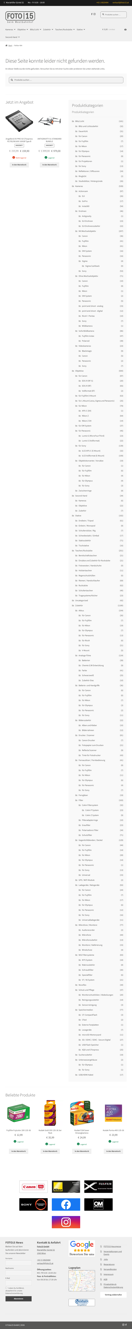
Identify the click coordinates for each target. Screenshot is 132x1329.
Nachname (9, 1268)
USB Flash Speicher (90, 1044)
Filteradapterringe (90, 820)
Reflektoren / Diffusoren (89, 171)
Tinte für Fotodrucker (91, 755)
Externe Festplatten (90, 1024)
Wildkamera (87, 326)
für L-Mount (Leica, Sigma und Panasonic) (96, 400)
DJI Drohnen (87, 221)
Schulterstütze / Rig (87, 530)
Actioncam (83, 191)
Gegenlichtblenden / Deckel (90, 840)
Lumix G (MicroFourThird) (93, 435)
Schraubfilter (87, 970)
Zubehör (47, 29)
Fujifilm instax (88, 336)
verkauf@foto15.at (121, 2)
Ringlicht (82, 176)
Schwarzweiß (88, 675)
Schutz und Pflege (86, 990)
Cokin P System (92, 810)
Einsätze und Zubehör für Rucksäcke (94, 560)
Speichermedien (86, 1009)
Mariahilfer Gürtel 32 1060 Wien (46, 1250)
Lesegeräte (87, 1029)
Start (10, 45)
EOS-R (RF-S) (87, 380)
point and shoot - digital (92, 311)
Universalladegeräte (90, 920)
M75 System (87, 960)
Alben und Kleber (89, 725)
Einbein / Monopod (87, 525)
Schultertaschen (86, 590)
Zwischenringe (85, 490)
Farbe (84, 670)
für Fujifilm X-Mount (87, 395)
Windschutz (87, 950)
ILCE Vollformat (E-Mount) (93, 455)
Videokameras (85, 346)
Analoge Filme (85, 655)
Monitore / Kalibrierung (92, 945)
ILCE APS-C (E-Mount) (91, 450)
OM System (87, 251)
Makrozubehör (88, 965)
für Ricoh (86, 640)
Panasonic (86, 256)
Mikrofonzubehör (89, 940)
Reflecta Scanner (89, 750)
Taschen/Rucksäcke (63, 29)
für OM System (85, 425)
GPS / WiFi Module (86, 880)
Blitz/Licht (34, 29)
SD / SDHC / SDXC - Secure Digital (96, 1039)
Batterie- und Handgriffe (89, 685)
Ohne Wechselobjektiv (88, 276)
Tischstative (84, 545)
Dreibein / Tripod (86, 520)
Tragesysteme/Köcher (88, 595)
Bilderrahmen (88, 730)
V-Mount (85, 650)
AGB (105, 1279)
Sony (84, 271)
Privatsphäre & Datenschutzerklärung (113, 1286)
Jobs (106, 1259)
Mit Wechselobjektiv (87, 231)
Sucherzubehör (85, 1054)
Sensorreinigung (89, 1005)
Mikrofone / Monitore (88, 925)
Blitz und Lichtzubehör (88, 126)
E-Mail (7, 1278)
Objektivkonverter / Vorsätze (91, 460)
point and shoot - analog (92, 306)
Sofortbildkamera (86, 331)
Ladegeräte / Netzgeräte (89, 885)
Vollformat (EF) (88, 390)
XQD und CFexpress (90, 1049)
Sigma (84, 261)
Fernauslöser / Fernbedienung (92, 760)
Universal (86, 875)
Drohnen (82, 211)
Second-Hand (11, 37)
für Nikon (83, 146)
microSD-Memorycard (91, 1034)
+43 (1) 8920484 (43, 1260)
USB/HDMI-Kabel (86, 1074)
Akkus (81, 610)
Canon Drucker (88, 740)
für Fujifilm (83, 141)
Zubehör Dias (88, 680)
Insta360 (85, 206)
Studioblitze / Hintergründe (90, 181)
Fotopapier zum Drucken (93, 745)
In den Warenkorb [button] (19, 164)
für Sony (82, 166)
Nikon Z (85, 415)
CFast (84, 1019)
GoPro (85, 201)
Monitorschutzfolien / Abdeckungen (97, 994)
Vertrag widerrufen (113, 1294)
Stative (80, 29)
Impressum (108, 1274)
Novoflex (82, 985)
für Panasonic (84, 156)
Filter (81, 800)
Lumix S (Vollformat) (91, 440)
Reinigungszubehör (90, 1000)
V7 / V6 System (88, 980)
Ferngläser (83, 795)
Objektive (21, 29)
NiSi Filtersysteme (86, 955)
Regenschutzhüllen (87, 575)
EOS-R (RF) (86, 385)
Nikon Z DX (86, 420)
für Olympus (84, 151)
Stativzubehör (85, 540)
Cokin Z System (92, 815)
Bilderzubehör (85, 720)
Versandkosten (110, 1269)
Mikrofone (86, 935)
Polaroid (85, 341)
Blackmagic (87, 351)
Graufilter (86, 825)
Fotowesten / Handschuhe (90, 565)
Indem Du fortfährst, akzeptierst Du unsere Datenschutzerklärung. (14, 1291)
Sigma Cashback (92, 266)
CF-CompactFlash (89, 1015)
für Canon (83, 136)
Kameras (9, 29)
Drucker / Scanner (86, 735)
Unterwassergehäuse (88, 1059)
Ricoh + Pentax (88, 316)
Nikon (84, 246)
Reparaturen (109, 1264)
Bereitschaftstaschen (88, 555)
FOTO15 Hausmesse (112, 1246)
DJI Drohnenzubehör (91, 226)
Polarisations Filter (90, 830)
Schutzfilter (87, 835)
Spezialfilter (87, 975)
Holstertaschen (85, 570)
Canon (85, 236)
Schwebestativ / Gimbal (89, 535)
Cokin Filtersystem (90, 805)
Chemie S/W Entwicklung (93, 665)
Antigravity (86, 216)
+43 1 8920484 (102, 2)
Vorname (8, 1258)
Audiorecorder (88, 930)
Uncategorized (81, 600)
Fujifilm (85, 241)
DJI (83, 196)
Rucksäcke (83, 585)
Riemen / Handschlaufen (89, 580)
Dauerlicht (83, 131)
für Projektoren (85, 161)
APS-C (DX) (86, 410)
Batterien (86, 660)
